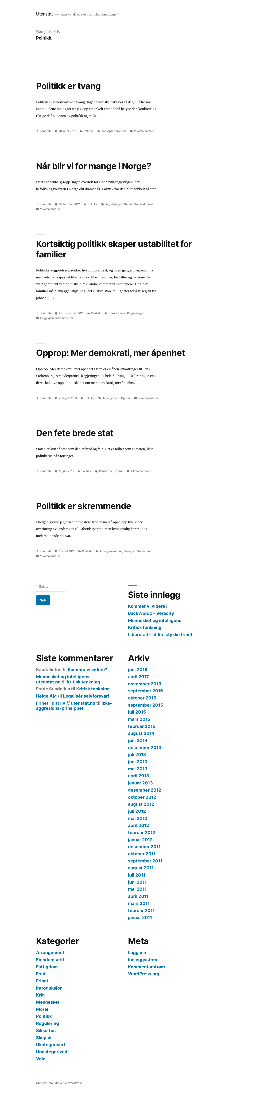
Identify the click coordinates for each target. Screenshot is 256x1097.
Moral (42, 1009)
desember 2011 (144, 846)
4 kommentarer (141, 471)
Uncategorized (51, 1051)
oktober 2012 (142, 797)
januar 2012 (140, 839)
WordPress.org (143, 973)
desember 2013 (144, 747)
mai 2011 (137, 889)
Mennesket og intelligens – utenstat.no (64, 679)
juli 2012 (137, 811)
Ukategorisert (50, 1044)
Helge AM (46, 696)
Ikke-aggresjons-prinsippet (74, 706)
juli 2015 (137, 712)
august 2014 (141, 733)
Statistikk (139, 204)
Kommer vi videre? (148, 606)
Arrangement (110, 398)
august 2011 (141, 867)
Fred (40, 973)
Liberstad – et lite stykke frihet (160, 634)
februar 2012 (141, 832)
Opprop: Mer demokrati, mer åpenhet (110, 353)
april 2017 (138, 676)
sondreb (45, 131)
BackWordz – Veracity (151, 613)
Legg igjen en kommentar (56, 318)
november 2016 (144, 683)
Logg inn (137, 952)
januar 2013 (140, 782)
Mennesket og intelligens (154, 620)
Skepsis (121, 131)
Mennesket (48, 1002)
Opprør (125, 398)
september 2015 (145, 705)
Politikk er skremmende (83, 506)
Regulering (47, 1023)
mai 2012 (137, 818)
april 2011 (138, 896)
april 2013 (138, 775)
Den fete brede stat (74, 433)
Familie (121, 313)
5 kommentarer (148, 398)
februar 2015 (141, 726)
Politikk (89, 131)
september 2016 (145, 690)
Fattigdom (47, 966)
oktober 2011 (142, 853)
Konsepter (108, 131)
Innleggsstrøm (143, 959)
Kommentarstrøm (146, 966)
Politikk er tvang (68, 86)
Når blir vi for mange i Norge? (93, 166)
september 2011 (145, 860)
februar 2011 (141, 910)
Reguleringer (113, 204)
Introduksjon (49, 988)
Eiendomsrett (50, 959)
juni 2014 (138, 740)
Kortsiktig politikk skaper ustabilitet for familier (114, 249)
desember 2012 (144, 790)
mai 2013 (137, 768)
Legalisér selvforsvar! (86, 696)
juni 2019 (137, 669)
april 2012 (138, 825)
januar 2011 (140, 917)
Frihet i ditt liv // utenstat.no (65, 703)
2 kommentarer (144, 131)
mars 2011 (139, 903)
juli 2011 (136, 875)
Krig (40, 995)
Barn (112, 313)
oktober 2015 (142, 698)
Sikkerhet (46, 1030)
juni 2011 (137, 882)
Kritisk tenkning (144, 627)
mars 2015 (139, 719)
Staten (127, 204)
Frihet (42, 980)
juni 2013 (137, 761)
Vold (150, 204)
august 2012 (141, 804)
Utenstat (44, 14)
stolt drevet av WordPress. (66, 1083)
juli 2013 (137, 754)
